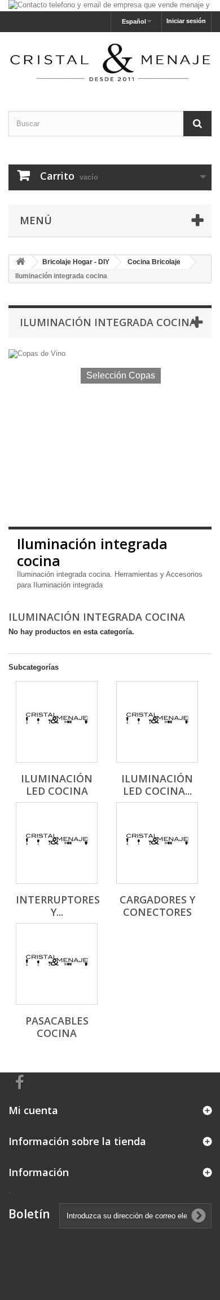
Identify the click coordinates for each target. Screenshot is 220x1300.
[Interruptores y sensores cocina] (57, 843)
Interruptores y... (58, 906)
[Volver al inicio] (20, 262)
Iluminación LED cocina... (157, 785)
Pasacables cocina (57, 1027)
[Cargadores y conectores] (157, 843)
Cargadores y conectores (157, 906)
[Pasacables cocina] (57, 964)
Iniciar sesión (186, 20)
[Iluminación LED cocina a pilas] (157, 722)
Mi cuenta (33, 1110)
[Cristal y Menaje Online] (110, 62)
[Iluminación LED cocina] (57, 722)
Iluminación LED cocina (57, 785)
